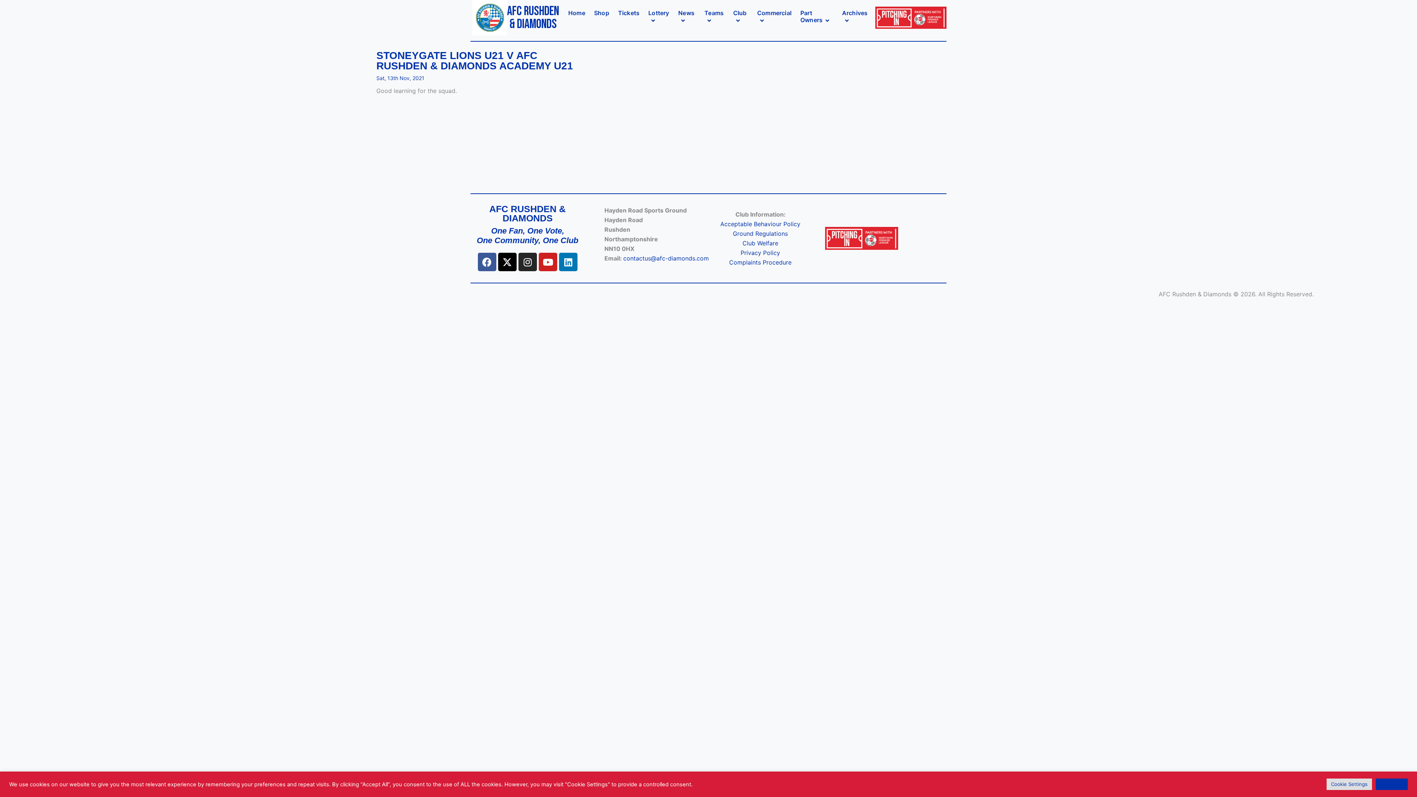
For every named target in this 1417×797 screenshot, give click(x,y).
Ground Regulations (760, 233)
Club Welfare (760, 243)
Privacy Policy (760, 252)
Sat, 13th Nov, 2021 (400, 78)
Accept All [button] (1391, 784)
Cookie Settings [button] (1349, 784)
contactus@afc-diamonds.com (666, 258)
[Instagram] (527, 262)
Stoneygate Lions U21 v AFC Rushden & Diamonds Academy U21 (474, 61)
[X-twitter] (507, 262)
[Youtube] (548, 262)
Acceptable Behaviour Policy (760, 224)
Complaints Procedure (760, 262)
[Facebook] (487, 262)
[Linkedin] (568, 262)
